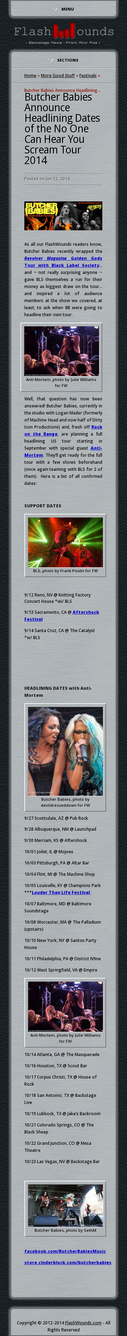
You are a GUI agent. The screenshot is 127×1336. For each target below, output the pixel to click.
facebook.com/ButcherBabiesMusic (65, 1251)
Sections (67, 60)
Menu (67, 9)
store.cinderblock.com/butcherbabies (67, 1263)
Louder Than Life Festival (61, 892)
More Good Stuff (58, 76)
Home (30, 76)
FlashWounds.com (83, 1323)
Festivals (88, 76)
